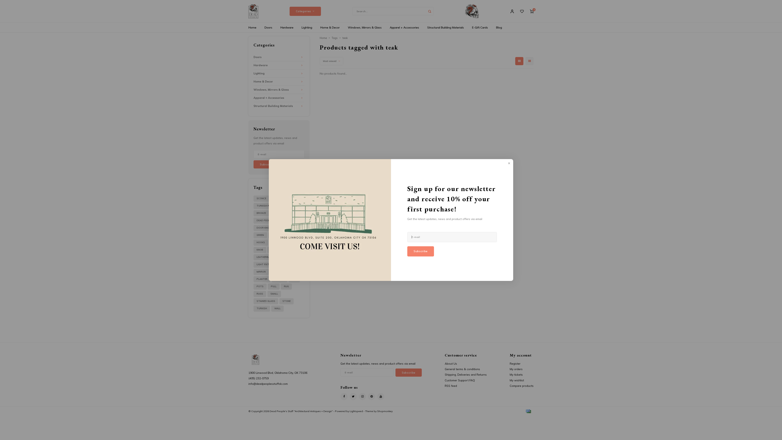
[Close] (508, 163)
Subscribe (421, 251)
